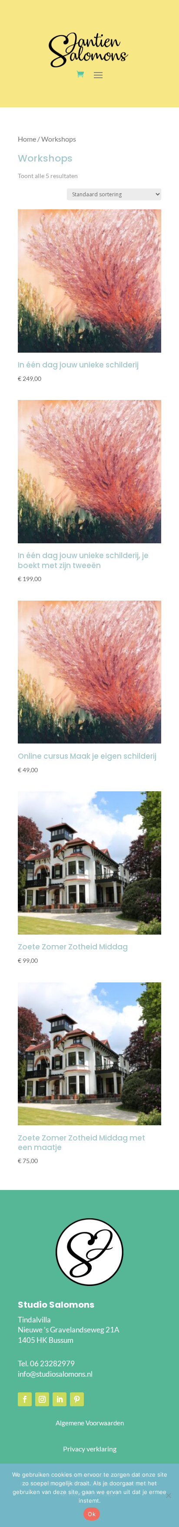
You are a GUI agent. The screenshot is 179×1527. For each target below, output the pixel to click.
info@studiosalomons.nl (55, 1373)
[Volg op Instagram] (42, 1399)
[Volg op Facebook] (25, 1399)
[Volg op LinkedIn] (59, 1399)
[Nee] (168, 1495)
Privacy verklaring (89, 1448)
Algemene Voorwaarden (90, 1423)
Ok (92, 1513)
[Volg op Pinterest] (77, 1399)
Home (27, 139)
